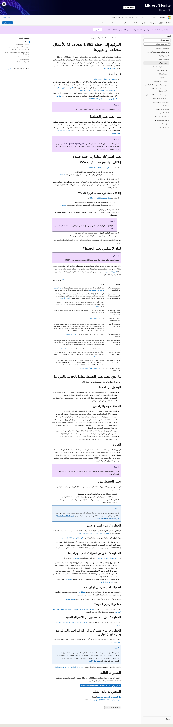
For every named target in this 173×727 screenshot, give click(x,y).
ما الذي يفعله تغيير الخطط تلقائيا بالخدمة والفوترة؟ (17, 53)
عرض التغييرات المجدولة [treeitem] (160, 98)
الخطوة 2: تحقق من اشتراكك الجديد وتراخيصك (93, 533)
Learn (119, 38)
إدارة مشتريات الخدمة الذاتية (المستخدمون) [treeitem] (159, 90)
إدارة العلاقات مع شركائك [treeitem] (161, 116)
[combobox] (157, 40)
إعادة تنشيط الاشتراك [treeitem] (161, 70)
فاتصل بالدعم (96, 306)
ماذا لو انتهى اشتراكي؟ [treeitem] (160, 81)
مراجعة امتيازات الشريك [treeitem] (162, 120)
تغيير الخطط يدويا (109, 68)
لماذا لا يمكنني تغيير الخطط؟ (20, 49)
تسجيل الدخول (6, 17)
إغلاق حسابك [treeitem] (165, 124)
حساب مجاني (8, 23)
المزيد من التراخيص (106, 582)
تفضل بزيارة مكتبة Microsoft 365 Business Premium (100, 686)
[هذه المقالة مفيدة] (11, 68)
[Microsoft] (169, 17)
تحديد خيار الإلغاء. (94, 661)
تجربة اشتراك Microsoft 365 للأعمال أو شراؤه (105, 700)
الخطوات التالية (24, 59)
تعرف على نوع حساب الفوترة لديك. (105, 79)
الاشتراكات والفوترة (97, 38)
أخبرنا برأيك (97, 30)
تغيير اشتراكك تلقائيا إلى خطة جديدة (18, 47)
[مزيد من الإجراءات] (54, 37)
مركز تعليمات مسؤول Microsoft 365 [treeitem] (158, 52)
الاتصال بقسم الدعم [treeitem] (163, 127)
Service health (66, 298)
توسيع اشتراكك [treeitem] (162, 74)
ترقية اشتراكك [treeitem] (163, 63)
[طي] (143, 36)
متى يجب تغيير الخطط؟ (22, 44)
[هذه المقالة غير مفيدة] (8, 68)
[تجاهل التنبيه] (4, 4)
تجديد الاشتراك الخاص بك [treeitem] (159, 67)
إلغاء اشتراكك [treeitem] (163, 77)
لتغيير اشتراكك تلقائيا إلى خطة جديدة (72, 144)
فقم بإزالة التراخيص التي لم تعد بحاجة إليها (69, 667)
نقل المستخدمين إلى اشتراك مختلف (109, 697)
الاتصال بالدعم (84, 368)
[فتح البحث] (14, 17)
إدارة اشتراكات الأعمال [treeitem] (162, 48)
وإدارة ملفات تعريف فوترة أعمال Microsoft (95, 90)
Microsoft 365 (109, 38)
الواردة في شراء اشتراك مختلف (72, 538)
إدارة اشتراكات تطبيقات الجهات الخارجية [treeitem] (155, 85)
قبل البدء (26, 42)
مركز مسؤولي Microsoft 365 (100, 167)
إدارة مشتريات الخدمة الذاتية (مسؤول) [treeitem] (156, 95)
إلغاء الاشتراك (116, 642)
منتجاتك (63, 175)
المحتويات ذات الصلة (23, 62)
